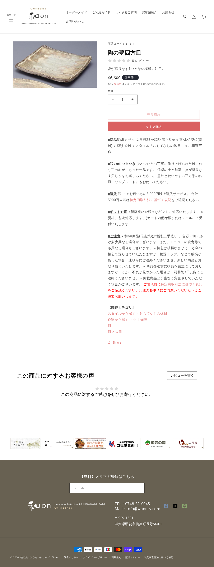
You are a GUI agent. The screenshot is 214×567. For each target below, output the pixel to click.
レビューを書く (182, 375)
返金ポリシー (71, 557)
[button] (11, 19)
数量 (110, 91)
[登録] (139, 488)
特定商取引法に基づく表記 (150, 200)
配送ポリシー (132, 557)
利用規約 (116, 557)
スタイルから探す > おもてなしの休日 (137, 313)
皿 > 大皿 (115, 331)
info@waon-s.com (143, 508)
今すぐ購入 (153, 126)
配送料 (118, 84)
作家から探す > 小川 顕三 (127, 319)
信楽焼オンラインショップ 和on (39, 557)
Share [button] (117, 342)
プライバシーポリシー (95, 557)
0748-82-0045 (137, 503)
